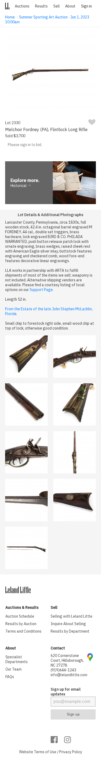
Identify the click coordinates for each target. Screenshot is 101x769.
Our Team (13, 669)
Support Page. (42, 289)
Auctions (22, 6)
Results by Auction (20, 623)
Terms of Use (45, 751)
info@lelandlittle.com (69, 674)
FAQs (9, 676)
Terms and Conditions (23, 631)
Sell (56, 6)
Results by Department (70, 631)
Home (10, 17)
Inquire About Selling (68, 623)
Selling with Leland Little (71, 616)
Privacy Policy (70, 751)
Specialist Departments (16, 659)
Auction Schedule (19, 616)
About (70, 6)
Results (41, 6)
